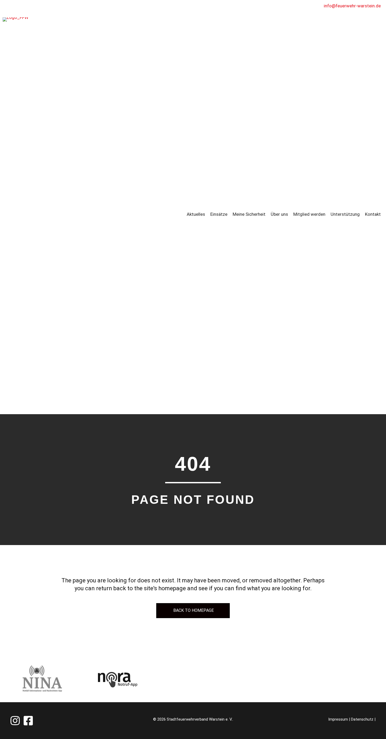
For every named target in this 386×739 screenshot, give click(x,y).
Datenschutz (362, 719)
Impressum (338, 719)
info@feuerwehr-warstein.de (352, 5)
